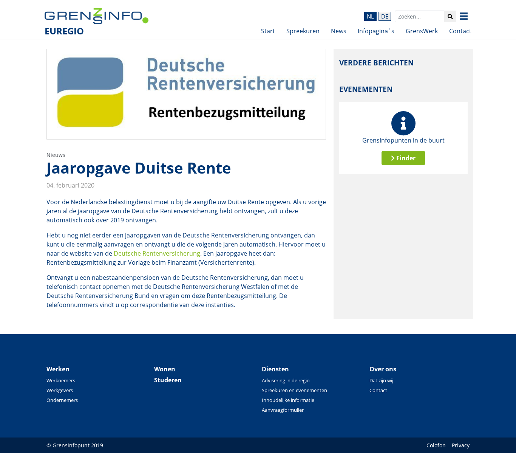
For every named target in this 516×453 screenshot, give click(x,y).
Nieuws (55, 154)
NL (370, 16)
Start (268, 31)
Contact (460, 31)
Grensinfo (469, 16)
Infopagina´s (376, 31)
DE (384, 16)
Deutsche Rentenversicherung (157, 253)
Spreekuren (303, 31)
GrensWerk (422, 31)
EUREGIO (64, 31)
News (338, 31)
